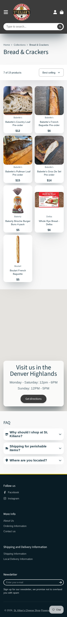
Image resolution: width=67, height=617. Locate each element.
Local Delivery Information (18, 559)
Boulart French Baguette (17, 258)
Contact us (9, 531)
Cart (62, 12)
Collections (20, 44)
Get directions (33, 399)
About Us (8, 520)
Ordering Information (14, 526)
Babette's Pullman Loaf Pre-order (17, 159)
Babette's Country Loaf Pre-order (17, 109)
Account (55, 12)
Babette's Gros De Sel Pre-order (49, 159)
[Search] (60, 27)
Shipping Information (14, 553)
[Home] (21, 12)
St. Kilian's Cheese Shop (27, 610)
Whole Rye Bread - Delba (49, 209)
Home (6, 44)
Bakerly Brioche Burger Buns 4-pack (17, 209)
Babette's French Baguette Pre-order (49, 109)
